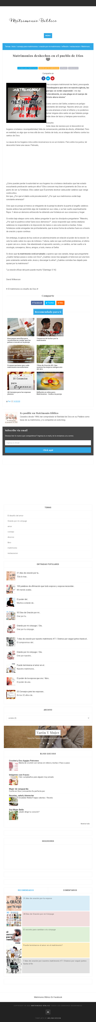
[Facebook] (43, 744)
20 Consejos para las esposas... (30, 691)
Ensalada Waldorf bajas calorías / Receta (36, 798)
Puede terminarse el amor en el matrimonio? (43, 945)
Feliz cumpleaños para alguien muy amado (36, 777)
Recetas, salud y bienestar (21, 795)
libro (9, 543)
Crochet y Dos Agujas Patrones (24, 761)
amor (10, 526)
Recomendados (26, 890)
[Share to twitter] (48, 78)
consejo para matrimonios (27, 68)
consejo (11, 532)
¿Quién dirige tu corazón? (29, 812)
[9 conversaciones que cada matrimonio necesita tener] (20, 354)
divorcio (11, 537)
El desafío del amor (15, 516)
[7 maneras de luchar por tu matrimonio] (50, 327)
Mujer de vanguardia (18, 789)
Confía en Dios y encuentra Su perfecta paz (27, 791)
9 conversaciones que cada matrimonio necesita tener (18, 366)
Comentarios (70, 890)
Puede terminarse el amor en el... (31, 665)
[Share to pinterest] (52, 78)
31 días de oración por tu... (28, 573)
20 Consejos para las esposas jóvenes (19, 393)
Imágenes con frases (19, 775)
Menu (48, 35)
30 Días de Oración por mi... (28, 612)
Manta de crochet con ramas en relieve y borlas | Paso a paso (44, 763)
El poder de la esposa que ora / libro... (33, 678)
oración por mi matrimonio (49, 68)
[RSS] (53, 744)
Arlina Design (54, 1018)
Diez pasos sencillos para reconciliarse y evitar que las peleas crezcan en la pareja (19, 340)
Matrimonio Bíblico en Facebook (48, 997)
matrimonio (12, 548)
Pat (9, 401)
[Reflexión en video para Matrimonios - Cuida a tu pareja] (50, 381)
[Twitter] (48, 744)
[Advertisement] (48, 164)
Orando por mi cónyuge (17, 521)
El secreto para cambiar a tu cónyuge (39, 930)
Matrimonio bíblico (40, 1005)
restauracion (73, 68)
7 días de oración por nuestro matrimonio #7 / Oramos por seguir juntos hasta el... (52, 639)
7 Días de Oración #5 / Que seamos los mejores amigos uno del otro (49, 367)
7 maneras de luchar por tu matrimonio (47, 339)
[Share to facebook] (44, 78)
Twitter (50, 303)
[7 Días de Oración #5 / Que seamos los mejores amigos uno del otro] (50, 354)
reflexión (63, 68)
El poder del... (22, 599)
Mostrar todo (85, 824)
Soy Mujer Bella (16, 809)
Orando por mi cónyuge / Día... (30, 625)
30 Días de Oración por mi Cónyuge (38, 914)
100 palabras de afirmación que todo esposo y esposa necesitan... (46, 586)
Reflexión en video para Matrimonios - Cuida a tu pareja (49, 393)
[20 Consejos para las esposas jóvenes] (20, 381)
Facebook (37, 303)
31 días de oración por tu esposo (37, 898)
